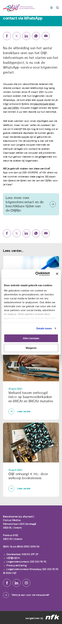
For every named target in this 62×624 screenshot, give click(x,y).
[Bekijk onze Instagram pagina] (26, 583)
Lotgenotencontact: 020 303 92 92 (26, 561)
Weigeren (31, 348)
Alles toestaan (31, 338)
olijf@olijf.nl (13, 558)
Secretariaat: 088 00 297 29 (22, 554)
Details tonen (44, 328)
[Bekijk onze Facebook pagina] (7, 583)
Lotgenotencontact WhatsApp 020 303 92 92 (32, 569)
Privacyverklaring (16, 565)
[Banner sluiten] (57, 274)
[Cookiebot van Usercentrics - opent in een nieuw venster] (37, 274)
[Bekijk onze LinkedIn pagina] (17, 583)
